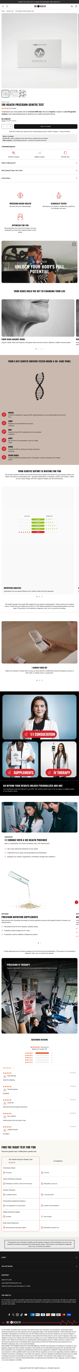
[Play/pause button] (41, 264)
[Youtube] (25, 1314)
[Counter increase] (10, 126)
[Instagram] (17, 1314)
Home (3, 11)
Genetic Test (10, 11)
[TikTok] (21, 1314)
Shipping (3, 120)
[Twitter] (13, 1315)
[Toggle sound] (74, 244)
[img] (7, 1073)
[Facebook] (9, 1314)
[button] (3, 6)
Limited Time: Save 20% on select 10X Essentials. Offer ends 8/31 (39, 1)
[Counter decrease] (3, 126)
